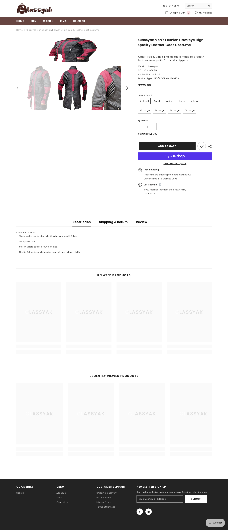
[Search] (198, 6)
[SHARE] (209, 146)
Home (19, 30)
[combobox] (195, 5)
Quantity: (143, 120)
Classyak (153, 66)
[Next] (127, 88)
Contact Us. (150, 193)
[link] (38, 346)
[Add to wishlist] (201, 146)
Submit (196, 499)
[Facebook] (140, 511)
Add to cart (167, 146)
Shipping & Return (113, 222)
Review (141, 222)
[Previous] (17, 88)
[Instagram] (148, 511)
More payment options (175, 163)
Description (81, 222)
